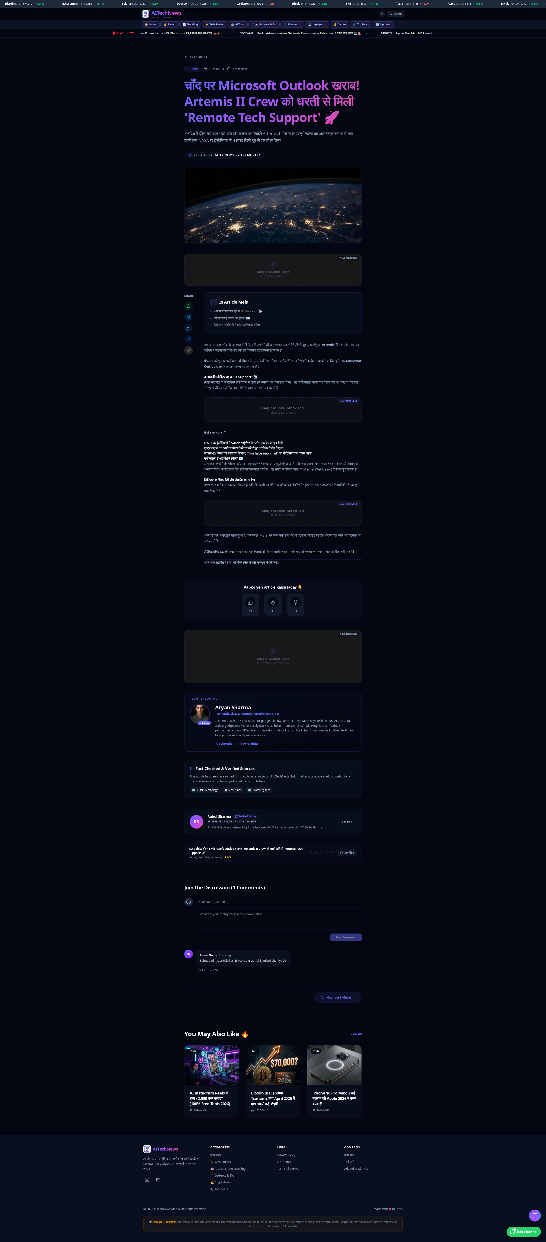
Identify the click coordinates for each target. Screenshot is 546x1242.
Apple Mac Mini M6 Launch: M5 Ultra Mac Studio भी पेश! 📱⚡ (387, 33)
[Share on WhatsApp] (188, 306)
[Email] (158, 1180)
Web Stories (214, 24)
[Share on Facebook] (188, 339)
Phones (290, 24)
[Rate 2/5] (316, 853)
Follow (346, 822)
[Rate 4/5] (327, 853)
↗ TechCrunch (232, 790)
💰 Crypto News (221, 1182)
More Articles (250, 743)
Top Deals (361, 24)
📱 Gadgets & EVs (222, 1175)
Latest (169, 24)
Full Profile (225, 743)
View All (356, 1034)
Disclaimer (284, 1162)
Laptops (315, 24)
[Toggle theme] (382, 13)
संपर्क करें (349, 1162)
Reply (215, 970)
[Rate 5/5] (332, 853)
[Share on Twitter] (188, 328)
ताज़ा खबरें (215, 1155)
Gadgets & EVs (264, 24)
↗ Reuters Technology (205, 790)
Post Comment (346, 937)
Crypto (339, 24)
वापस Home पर (198, 57)
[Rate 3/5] (321, 853)
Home (150, 24)
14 (203, 970)
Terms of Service (288, 1169)
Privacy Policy (286, 1155)
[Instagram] (147, 1180)
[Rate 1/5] (311, 853)
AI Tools (237, 24)
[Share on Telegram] (188, 317)
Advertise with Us (356, 1169)
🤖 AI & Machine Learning (228, 1169)
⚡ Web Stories (220, 1162)
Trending (190, 24)
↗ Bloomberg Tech (259, 790)
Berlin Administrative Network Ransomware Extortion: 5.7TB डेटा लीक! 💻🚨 (258, 33)
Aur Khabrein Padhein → (338, 997)
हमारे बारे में (349, 1155)
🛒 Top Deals (219, 1189)
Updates (383, 24)
